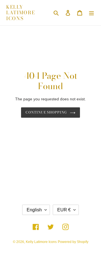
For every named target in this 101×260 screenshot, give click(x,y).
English (34, 209)
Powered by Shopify (73, 242)
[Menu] (91, 13)
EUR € (64, 209)
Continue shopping (46, 112)
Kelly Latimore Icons (20, 12)
